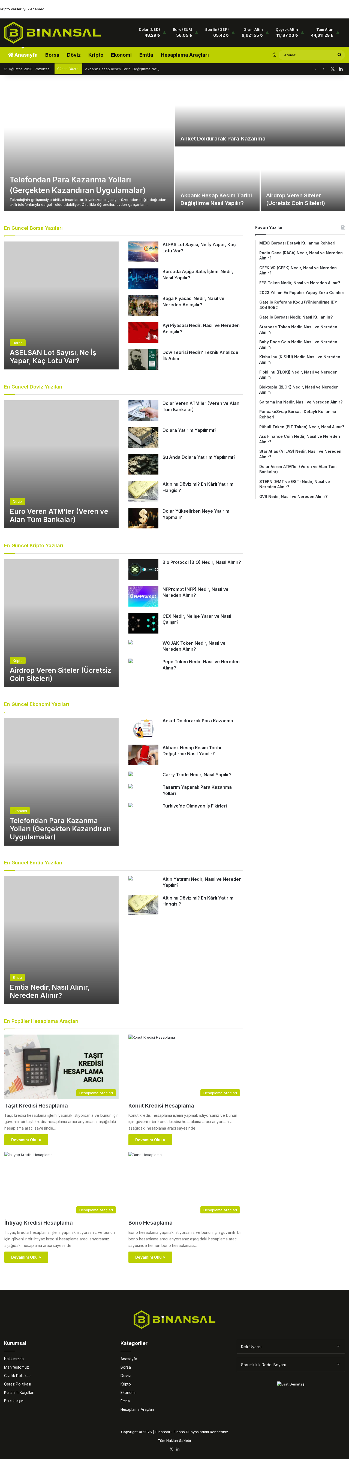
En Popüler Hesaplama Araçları (41, 1021)
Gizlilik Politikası (17, 1376)
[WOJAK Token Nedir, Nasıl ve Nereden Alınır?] (130, 643)
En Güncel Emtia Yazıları (33, 862)
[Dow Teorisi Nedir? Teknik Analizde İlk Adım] (143, 359)
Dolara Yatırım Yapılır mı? (189, 430)
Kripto (95, 55)
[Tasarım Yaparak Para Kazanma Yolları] (130, 787)
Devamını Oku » (26, 1139)
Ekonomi (121, 55)
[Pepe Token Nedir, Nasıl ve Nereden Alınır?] (130, 661)
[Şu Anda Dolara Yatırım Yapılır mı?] (143, 464)
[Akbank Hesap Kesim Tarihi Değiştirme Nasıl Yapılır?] (217, 179)
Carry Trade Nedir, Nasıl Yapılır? (197, 774)
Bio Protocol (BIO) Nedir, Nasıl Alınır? (202, 562)
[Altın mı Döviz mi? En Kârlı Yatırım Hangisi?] (143, 491)
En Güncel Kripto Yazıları (33, 545)
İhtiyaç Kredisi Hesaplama (38, 1222)
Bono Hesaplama (150, 1222)
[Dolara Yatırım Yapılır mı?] (143, 437)
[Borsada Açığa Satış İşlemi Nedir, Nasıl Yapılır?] (143, 278)
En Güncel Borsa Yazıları (33, 228)
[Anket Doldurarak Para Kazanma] (260, 114)
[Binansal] (52, 33)
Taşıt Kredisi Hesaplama (36, 1105)
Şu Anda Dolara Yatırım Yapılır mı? (199, 457)
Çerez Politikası (17, 1384)
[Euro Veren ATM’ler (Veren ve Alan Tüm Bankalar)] (61, 464)
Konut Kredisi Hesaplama (161, 1105)
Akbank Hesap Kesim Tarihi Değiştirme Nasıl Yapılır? (129, 69)
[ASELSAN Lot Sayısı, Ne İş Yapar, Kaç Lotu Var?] (61, 305)
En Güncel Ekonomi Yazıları (36, 704)
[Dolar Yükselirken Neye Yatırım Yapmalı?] (143, 518)
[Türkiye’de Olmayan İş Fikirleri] (130, 806)
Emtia (146, 55)
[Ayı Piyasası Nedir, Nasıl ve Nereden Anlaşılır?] (143, 332)
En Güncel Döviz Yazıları (33, 387)
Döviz (74, 55)
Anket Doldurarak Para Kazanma (223, 138)
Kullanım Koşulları (19, 1392)
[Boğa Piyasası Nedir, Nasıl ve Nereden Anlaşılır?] (143, 305)
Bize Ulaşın (13, 1401)
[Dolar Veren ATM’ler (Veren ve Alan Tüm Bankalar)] (143, 410)
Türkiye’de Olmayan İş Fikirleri (195, 806)
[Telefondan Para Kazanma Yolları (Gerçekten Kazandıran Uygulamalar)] (89, 147)
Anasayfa (25, 55)
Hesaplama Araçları (185, 55)
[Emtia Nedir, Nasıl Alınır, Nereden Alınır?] (61, 940)
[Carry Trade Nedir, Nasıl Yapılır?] (130, 774)
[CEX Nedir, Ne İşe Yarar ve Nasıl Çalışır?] (143, 623)
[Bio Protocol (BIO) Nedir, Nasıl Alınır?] (143, 569)
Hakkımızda (14, 1359)
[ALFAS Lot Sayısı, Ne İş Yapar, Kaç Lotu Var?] (143, 251)
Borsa (52, 55)
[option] (174, 147)
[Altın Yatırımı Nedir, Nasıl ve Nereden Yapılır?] (130, 879)
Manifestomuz (16, 1367)
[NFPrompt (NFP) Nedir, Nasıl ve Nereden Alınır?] (143, 596)
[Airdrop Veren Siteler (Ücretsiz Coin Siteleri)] (303, 179)
